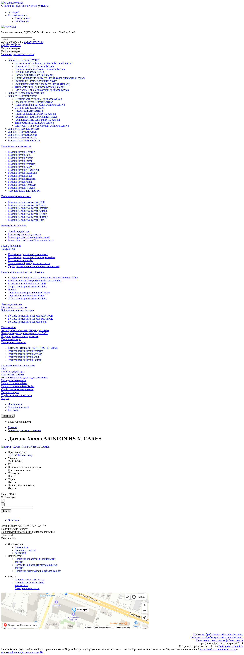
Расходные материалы (13, 380)
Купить (6, 511)
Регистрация (22, 21)
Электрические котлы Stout (23, 356)
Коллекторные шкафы (20, 260)
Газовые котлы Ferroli (20, 160)
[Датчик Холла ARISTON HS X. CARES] (25, 446)
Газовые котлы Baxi (19, 154)
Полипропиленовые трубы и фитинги (23, 272)
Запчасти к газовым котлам (23, 128)
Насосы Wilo (8, 327)
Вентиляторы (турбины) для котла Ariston (38, 98)
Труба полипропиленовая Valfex (26, 295)
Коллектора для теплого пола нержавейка (31, 257)
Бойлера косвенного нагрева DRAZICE (30, 318)
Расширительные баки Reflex (17, 386)
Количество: (8, 497)
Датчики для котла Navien (29, 71)
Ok (41, 652)
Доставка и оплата (26, 5)
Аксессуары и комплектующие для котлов (25, 330)
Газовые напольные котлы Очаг (26, 219)
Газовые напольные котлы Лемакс (27, 213)
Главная (12, 427)
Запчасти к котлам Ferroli (22, 131)
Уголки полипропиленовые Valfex (27, 298)
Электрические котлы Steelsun (25, 353)
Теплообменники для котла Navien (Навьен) (39, 86)
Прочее (12, 289)
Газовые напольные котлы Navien (27, 205)
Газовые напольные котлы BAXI (26, 202)
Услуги (5, 398)
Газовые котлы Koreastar (22, 184)
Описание (13, 520)
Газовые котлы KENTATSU (24, 190)
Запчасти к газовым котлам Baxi (26, 92)
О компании (8, 5)
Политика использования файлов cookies (38, 570)
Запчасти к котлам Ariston (22, 95)
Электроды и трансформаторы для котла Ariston (42, 125)
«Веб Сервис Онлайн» (230, 646)
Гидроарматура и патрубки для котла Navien (40, 69)
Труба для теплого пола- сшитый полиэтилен (33, 266)
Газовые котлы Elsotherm (22, 178)
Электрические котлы (13, 342)
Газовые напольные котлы (16, 196)
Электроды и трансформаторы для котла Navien (42, 89)
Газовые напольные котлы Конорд (27, 210)
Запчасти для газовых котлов (17, 54)
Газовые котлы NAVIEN (22, 151)
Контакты (43, 5)
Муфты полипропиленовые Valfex (27, 286)
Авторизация (22, 18)
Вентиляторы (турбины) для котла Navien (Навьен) (43, 63)
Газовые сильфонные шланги (18, 365)
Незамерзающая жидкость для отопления (24, 377)
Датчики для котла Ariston (29, 107)
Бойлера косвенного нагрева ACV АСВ (30, 315)
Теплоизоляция (10, 392)
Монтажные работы (12, 374)
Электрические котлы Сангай (25, 359)
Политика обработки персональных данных (218, 634)
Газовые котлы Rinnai (20, 181)
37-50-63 (11, 45)
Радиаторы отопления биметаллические (30, 240)
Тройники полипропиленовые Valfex (29, 292)
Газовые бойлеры (11, 339)
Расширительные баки (14, 383)
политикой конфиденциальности (20, 652)
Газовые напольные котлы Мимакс (28, 216)
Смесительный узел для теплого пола (29, 263)
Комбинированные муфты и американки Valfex (35, 280)
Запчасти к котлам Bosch (22, 137)
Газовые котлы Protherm (21, 163)
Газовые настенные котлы (16, 146)
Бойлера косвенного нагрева (17, 310)
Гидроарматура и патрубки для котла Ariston (40, 104)
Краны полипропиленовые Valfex (27, 283)
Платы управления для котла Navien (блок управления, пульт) (50, 77)
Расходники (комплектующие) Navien (36, 80)
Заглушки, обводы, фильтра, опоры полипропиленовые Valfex (43, 277)
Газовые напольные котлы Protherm (28, 208)
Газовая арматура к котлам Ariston (34, 101)
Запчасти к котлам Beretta (22, 134)
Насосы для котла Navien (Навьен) (34, 74)
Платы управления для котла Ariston (35, 113)
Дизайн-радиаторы (19, 231)
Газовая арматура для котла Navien (34, 66)
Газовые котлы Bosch (20, 166)
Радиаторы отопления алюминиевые (29, 237)
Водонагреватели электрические (19, 336)
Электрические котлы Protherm (25, 350)
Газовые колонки (11, 245)
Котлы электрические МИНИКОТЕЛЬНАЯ (33, 347)
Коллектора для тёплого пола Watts (28, 254)
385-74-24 (33, 42)
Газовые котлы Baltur (20, 175)
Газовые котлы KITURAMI (23, 169)
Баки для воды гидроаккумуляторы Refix (24, 333)
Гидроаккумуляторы (12, 371)
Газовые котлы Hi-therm (21, 187)
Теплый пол (8, 248)
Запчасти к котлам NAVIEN (24, 60)
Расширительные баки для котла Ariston (37, 119)
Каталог (10, 51)
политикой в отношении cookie (218, 649)
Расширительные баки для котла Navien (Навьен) (42, 83)
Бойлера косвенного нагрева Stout (27, 321)
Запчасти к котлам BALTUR (24, 140)
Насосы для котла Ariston (29, 110)
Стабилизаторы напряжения (17, 389)
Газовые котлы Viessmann (22, 172)
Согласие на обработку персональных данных (216, 637)
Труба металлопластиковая (16, 395)
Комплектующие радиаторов (24, 234)
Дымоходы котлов (11, 304)
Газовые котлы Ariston (20, 157)
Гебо (3, 368)
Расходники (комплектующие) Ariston (36, 116)
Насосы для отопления (14, 307)
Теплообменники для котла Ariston (34, 122)
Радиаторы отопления (13, 225)
